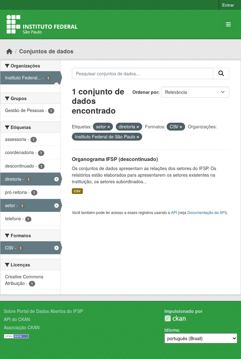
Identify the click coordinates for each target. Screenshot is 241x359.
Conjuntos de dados (46, 51)
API (174, 212)
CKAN (175, 318)
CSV (77, 191)
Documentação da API (206, 212)
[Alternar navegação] (228, 24)
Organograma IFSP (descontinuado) (115, 159)
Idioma (171, 330)
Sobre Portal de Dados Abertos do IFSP (43, 311)
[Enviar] (221, 73)
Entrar (228, 5)
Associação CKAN (22, 327)
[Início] (9, 51)
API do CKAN (17, 319)
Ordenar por (145, 92)
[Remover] (108, 126)
